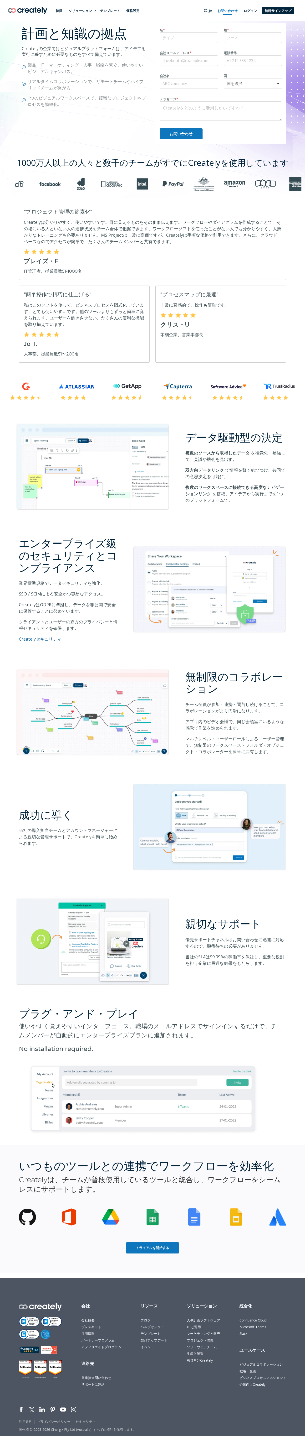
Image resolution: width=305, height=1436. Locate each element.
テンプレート (110, 10)
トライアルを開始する (152, 1248)
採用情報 (88, 1333)
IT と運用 (194, 1327)
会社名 (165, 75)
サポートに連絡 (93, 1384)
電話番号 (230, 53)
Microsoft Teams (252, 1327)
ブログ (146, 1320)
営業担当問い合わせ (96, 1377)
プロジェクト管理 (200, 1340)
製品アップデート (154, 1340)
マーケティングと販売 (203, 1333)
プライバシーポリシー (54, 1421)
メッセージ (169, 99)
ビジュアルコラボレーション (261, 1364)
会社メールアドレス (176, 53)
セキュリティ (86, 1421)
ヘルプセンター (152, 1327)
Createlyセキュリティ (40, 639)
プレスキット (91, 1327)
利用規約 (25, 1421)
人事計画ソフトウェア (203, 1320)
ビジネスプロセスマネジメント (262, 1377)
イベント (147, 1347)
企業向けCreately (252, 1384)
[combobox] (253, 83)
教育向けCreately (200, 1360)
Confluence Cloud (253, 1320)
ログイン (250, 10)
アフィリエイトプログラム (101, 1347)
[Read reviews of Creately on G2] (49, 1350)
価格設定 (133, 10)
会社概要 (88, 1320)
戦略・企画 (247, 1371)
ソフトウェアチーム (202, 1347)
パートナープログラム (98, 1340)
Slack (243, 1333)
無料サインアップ (278, 10)
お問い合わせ (228, 10)
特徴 (59, 10)
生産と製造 (195, 1353)
